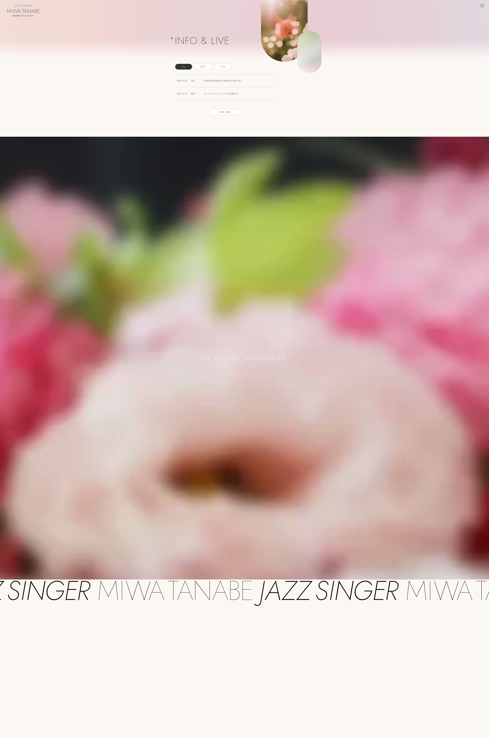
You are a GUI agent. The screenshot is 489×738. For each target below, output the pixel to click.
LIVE (222, 67)
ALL (184, 67)
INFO (203, 67)
